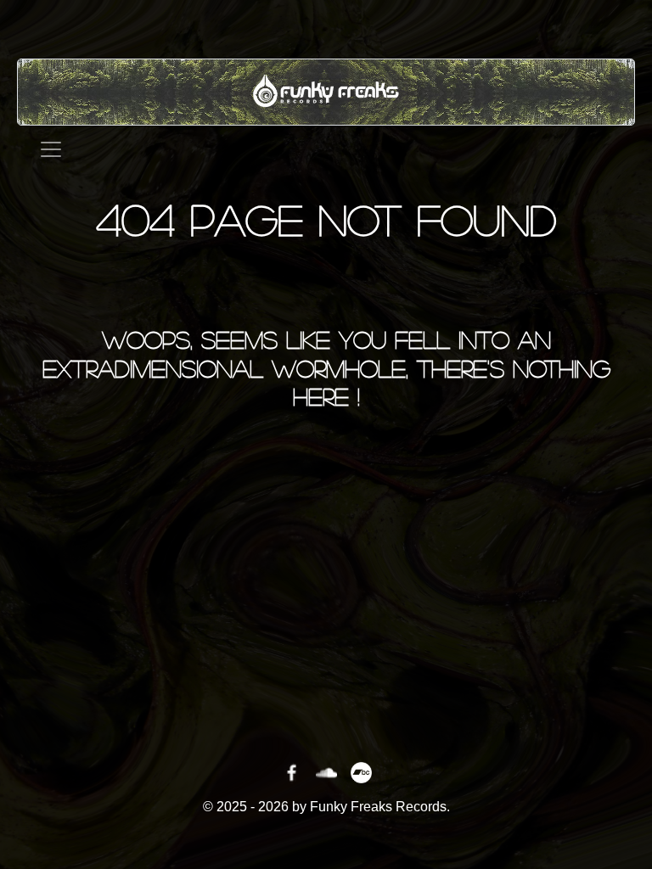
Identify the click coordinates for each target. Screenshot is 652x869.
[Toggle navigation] (51, 149)
